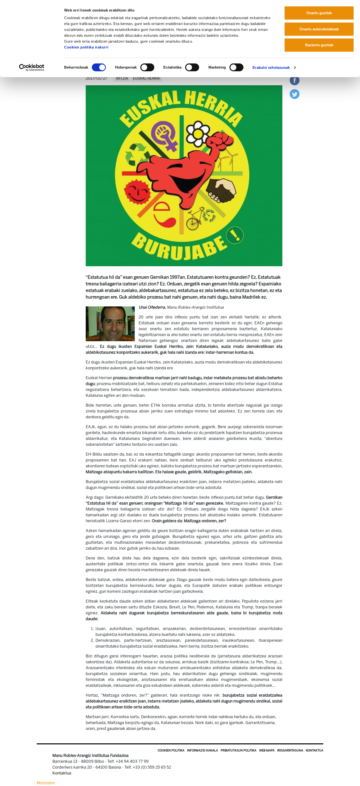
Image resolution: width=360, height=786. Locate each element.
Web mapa (267, 750)
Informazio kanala (202, 750)
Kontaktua (314, 750)
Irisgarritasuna (290, 750)
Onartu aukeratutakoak (319, 29)
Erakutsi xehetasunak (271, 67)
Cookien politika (171, 750)
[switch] (147, 67)
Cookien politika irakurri (86, 47)
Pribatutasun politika (238, 750)
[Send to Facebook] (295, 80)
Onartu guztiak (319, 13)
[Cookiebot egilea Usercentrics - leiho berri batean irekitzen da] (31, 67)
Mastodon (46, 783)
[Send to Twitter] (295, 93)
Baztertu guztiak (319, 45)
